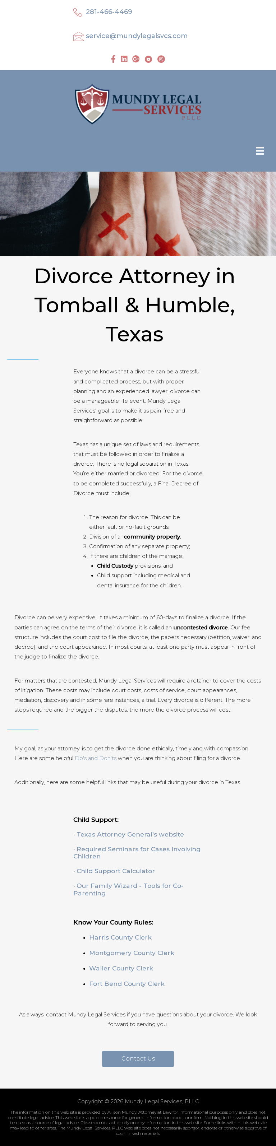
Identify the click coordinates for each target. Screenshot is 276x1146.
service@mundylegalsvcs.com (137, 36)
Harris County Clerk (120, 937)
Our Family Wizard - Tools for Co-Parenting (128, 889)
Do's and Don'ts (95, 758)
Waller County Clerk (121, 968)
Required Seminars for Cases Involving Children (137, 852)
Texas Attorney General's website (130, 834)
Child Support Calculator (116, 871)
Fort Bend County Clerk (127, 983)
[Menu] (260, 150)
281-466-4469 (109, 12)
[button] (138, 1059)
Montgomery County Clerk (131, 952)
